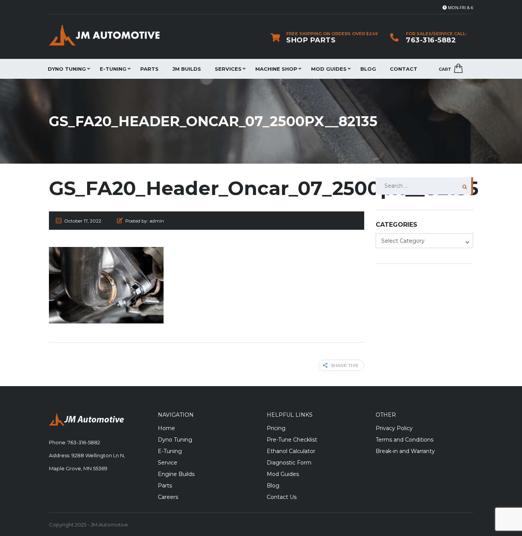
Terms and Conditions (404, 439)
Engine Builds (176, 474)
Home (166, 428)
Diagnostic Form (289, 462)
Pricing (276, 428)
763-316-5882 (431, 40)
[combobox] (424, 240)
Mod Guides (329, 69)
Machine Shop (276, 69)
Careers (168, 497)
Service (167, 462)
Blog (368, 69)
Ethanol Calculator (291, 451)
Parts (149, 69)
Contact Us (282, 497)
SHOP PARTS (311, 40)
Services (228, 69)
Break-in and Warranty (405, 451)
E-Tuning (113, 69)
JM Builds (186, 69)
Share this (344, 365)
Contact (403, 69)
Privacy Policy (394, 428)
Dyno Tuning (67, 69)
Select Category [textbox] (403, 240)
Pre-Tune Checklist (292, 439)
